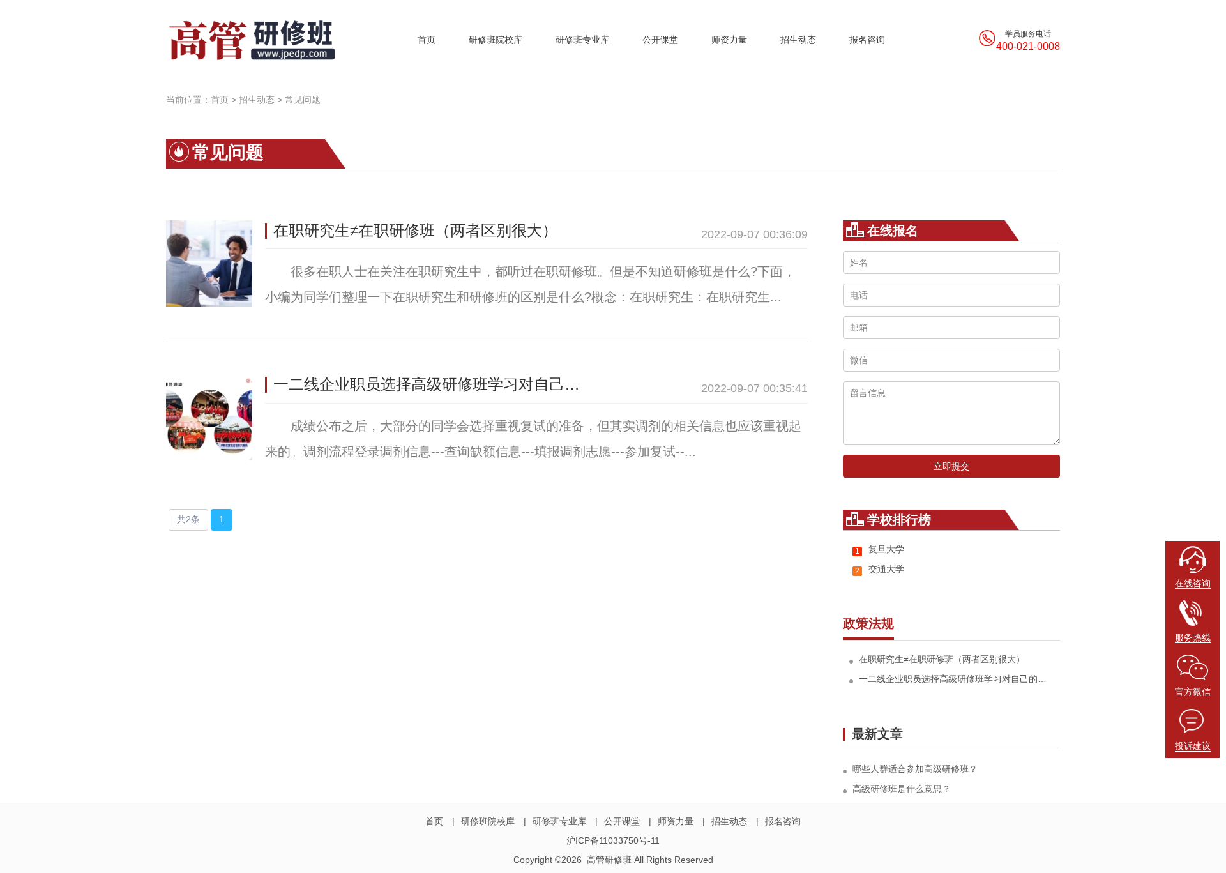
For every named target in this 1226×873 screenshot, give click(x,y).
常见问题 (303, 100)
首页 (426, 39)
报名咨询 (867, 39)
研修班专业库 (582, 39)
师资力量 (729, 39)
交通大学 (879, 569)
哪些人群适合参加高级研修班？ (915, 769)
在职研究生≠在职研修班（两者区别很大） (415, 230)
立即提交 (951, 466)
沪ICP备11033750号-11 (613, 840)
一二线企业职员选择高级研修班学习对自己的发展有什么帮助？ (433, 384)
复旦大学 (879, 550)
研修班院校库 (495, 39)
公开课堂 (660, 39)
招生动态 (798, 39)
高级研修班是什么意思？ (901, 789)
